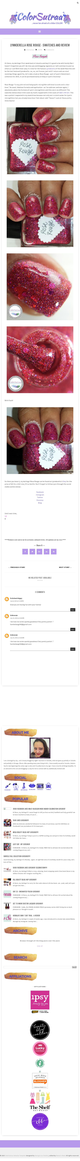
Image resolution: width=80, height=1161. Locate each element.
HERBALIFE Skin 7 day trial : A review (26, 915)
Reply (72, 610)
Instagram (40, 495)
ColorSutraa (30, 50)
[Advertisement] (40, 705)
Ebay (64, 481)
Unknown (14, 615)
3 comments (50, 50)
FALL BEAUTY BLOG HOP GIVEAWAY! (25, 879)
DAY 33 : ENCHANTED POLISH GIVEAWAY (26, 891)
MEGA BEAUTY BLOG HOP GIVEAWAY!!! (25, 832)
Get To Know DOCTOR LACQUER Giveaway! (28, 903)
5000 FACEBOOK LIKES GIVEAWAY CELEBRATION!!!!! (30, 867)
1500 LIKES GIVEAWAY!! (21, 820)
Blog (40, 503)
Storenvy (40, 500)
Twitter (40, 497)
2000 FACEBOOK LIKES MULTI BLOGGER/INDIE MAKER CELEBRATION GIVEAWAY (39, 809)
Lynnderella (50, 69)
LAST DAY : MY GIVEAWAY (21, 844)
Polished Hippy (16, 598)
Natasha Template (20, 1156)
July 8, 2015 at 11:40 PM (17, 601)
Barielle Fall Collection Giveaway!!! (17, 856)
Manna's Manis (61, 1156)
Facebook (40, 492)
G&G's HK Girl (64, 93)
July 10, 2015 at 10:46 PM (17, 618)
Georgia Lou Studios (42, 1156)
